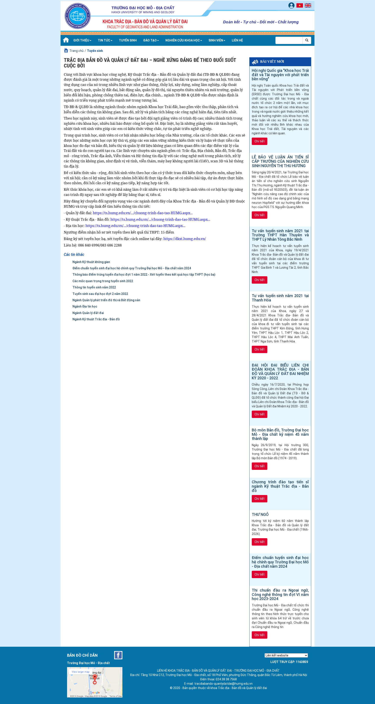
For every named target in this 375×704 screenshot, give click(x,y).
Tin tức (104, 40)
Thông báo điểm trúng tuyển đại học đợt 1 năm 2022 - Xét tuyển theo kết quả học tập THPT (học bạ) (143, 274)
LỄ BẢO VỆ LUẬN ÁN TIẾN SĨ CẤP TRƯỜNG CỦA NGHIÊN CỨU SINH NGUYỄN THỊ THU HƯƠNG (280, 161)
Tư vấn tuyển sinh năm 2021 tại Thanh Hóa (280, 298)
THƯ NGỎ (260, 514)
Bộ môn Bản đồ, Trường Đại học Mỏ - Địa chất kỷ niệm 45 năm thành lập (280, 434)
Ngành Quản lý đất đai (88, 313)
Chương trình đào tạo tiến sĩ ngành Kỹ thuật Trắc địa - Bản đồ (280, 486)
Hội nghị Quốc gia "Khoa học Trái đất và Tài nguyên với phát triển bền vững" (280, 74)
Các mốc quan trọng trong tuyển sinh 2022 (102, 281)
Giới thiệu (81, 40)
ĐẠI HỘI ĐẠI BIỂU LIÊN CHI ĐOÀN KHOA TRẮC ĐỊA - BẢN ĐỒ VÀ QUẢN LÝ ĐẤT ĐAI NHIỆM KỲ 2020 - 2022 (280, 371)
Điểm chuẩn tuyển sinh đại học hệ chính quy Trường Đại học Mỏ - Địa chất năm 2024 (131, 268)
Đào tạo (150, 40)
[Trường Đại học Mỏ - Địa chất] (118, 655)
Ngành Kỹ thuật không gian (91, 262)
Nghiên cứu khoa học (182, 40)
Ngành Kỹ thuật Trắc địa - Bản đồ (96, 319)
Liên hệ (237, 40)
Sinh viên (216, 40)
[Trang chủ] (65, 40)
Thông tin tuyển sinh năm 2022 (94, 287)
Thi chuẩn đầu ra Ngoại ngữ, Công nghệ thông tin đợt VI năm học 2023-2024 (280, 594)
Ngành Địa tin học (84, 306)
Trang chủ (76, 51)
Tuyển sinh (128, 40)
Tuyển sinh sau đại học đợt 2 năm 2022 (100, 294)
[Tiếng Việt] (300, 5)
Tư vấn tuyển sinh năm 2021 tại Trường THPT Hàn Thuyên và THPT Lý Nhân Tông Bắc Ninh (280, 235)
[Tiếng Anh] (308, 5)
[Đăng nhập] (292, 5)
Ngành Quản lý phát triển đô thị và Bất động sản (106, 300)
